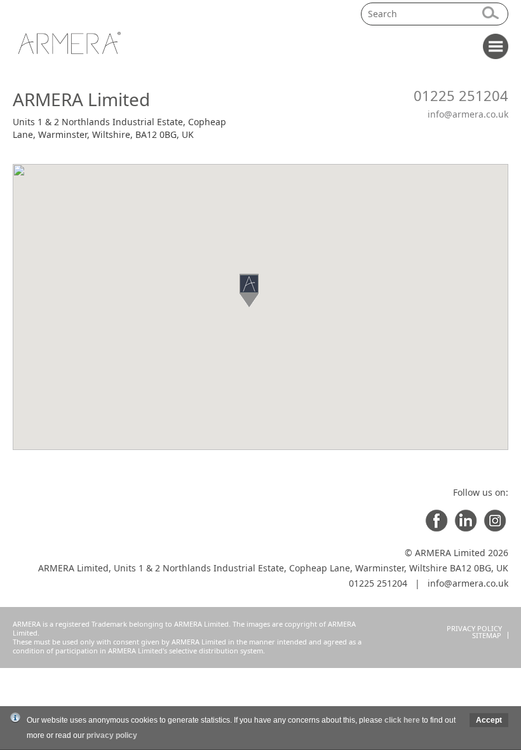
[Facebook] (436, 528)
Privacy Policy (474, 628)
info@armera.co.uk (468, 114)
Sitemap (486, 635)
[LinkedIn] (465, 528)
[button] (260, 290)
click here (402, 720)
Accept (489, 720)
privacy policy (111, 735)
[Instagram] (495, 528)
